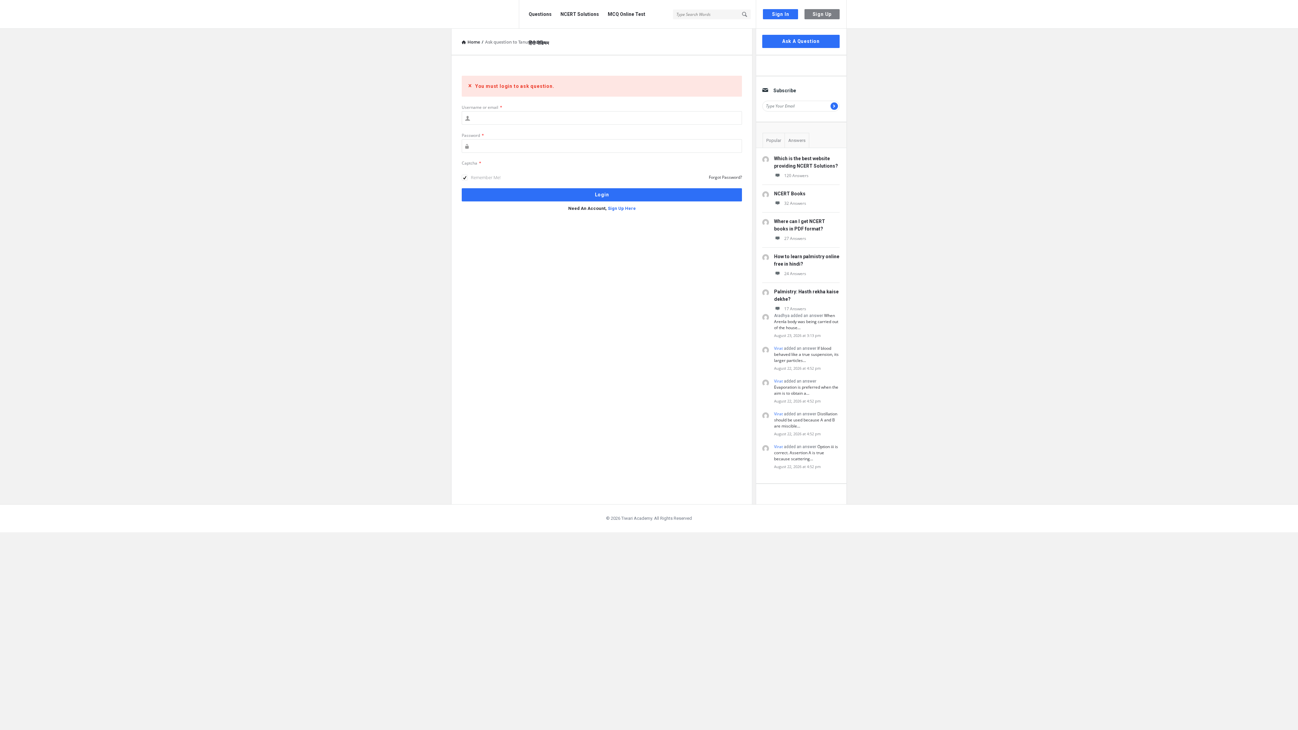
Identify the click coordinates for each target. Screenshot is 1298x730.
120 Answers (796, 175)
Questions (540, 14)
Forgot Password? (725, 177)
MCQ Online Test (626, 14)
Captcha (471, 163)
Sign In (780, 14)
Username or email (482, 107)
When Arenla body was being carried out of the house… (806, 322)
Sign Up (822, 14)
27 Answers (795, 238)
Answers (797, 140)
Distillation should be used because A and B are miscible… (805, 420)
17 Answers (795, 309)
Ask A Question (801, 41)
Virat (778, 348)
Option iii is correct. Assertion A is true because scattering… (806, 453)
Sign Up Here (622, 208)
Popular (773, 140)
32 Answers (795, 203)
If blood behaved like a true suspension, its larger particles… (806, 354)
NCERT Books (790, 193)
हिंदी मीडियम (539, 43)
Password (473, 135)
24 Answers (795, 273)
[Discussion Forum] (485, 14)
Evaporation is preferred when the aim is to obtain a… (806, 390)
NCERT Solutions (579, 14)
